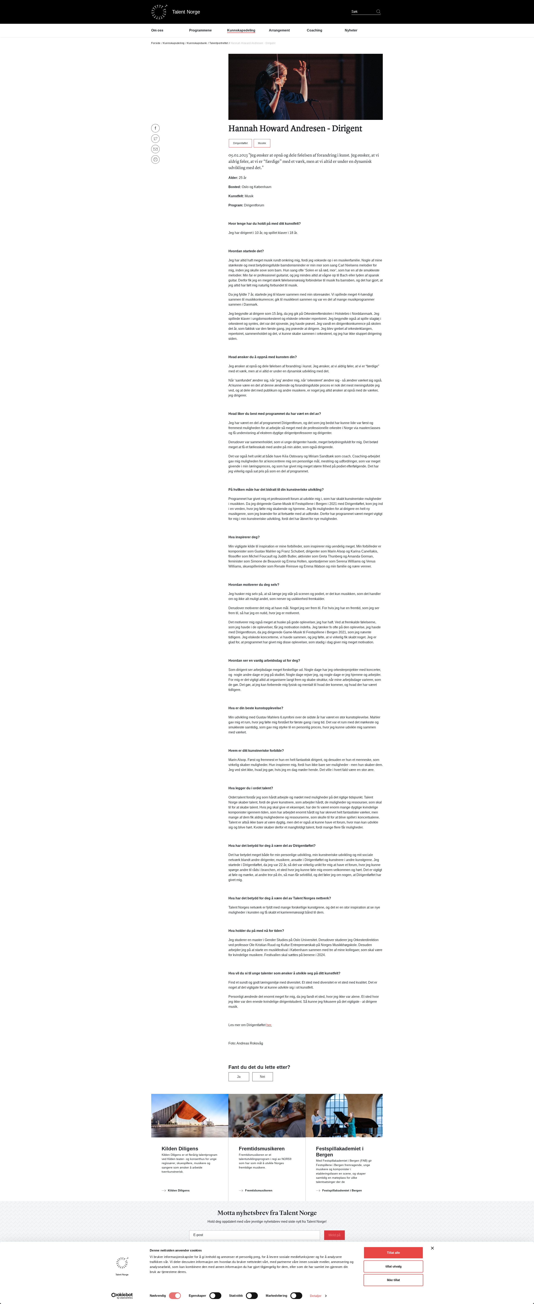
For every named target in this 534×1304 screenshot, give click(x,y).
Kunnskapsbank (197, 43)
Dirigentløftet (240, 143)
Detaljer (315, 1296)
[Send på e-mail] (155, 149)
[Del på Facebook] (155, 128)
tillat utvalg (393, 1266)
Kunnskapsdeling (174, 43)
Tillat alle (393, 1252)
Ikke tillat (393, 1280)
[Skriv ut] (155, 159)
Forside (156, 43)
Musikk (262, 143)
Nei (262, 1076)
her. (269, 1025)
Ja (239, 1076)
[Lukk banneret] (432, 1249)
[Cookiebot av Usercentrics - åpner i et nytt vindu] (122, 1296)
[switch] (215, 1295)
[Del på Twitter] (155, 138)
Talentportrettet (218, 43)
